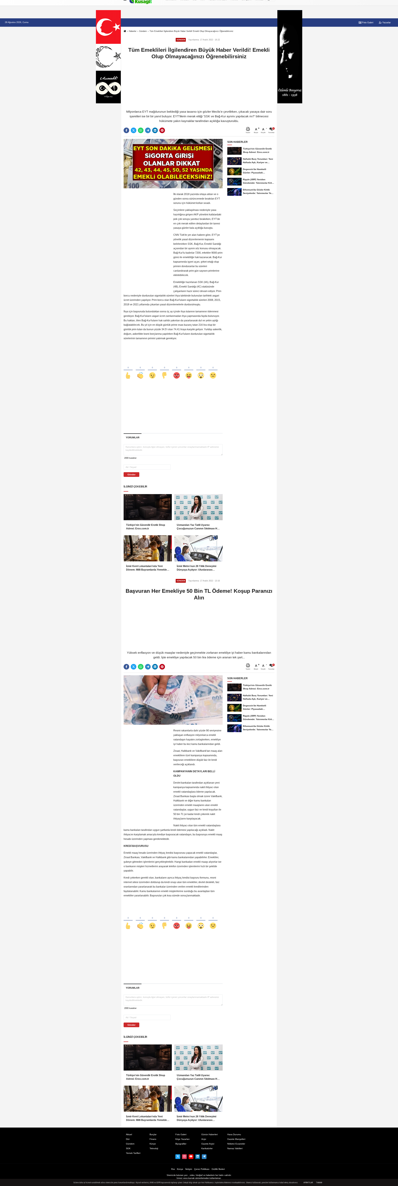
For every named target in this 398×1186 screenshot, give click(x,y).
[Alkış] (140, 370)
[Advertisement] (199, 84)
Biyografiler (180, 1144)
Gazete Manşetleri (236, 1139)
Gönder (131, 474)
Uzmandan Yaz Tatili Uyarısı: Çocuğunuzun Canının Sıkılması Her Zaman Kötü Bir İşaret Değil (198, 527)
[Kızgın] (176, 370)
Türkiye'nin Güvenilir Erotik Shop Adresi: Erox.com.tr (145, 527)
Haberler (132, 31)
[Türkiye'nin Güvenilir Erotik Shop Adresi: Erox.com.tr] (148, 507)
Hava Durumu (234, 1134)
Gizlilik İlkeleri (218, 1169)
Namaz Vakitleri (235, 1148)
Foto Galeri (367, 22)
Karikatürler (207, 1148)
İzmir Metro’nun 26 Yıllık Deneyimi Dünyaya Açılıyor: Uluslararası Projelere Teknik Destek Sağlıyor (196, 568)
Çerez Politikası (201, 1169)
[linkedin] (155, 130)
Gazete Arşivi (207, 1144)
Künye (153, 1144)
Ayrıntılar (308, 1182)
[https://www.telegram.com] (204, 1156)
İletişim (188, 1169)
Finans (153, 1139)
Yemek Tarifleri (133, 1153)
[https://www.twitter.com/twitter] (177, 1156)
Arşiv (203, 1139)
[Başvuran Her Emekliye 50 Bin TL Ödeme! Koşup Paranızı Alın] (173, 700)
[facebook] (126, 130)
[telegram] (148, 130)
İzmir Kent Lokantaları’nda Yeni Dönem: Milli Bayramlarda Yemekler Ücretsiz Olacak (147, 568)
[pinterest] (162, 130)
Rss (173, 1169)
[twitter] (133, 130)
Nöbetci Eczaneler (236, 1144)
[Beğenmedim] (164, 370)
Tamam (319, 1182)
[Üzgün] (213, 370)
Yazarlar (386, 22)
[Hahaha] (188, 370)
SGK (128, 1148)
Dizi (128, 1139)
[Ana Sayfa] (125, 31)
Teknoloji (154, 1148)
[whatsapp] (140, 130)
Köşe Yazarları (182, 1139)
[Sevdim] (152, 370)
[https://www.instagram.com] (184, 1156)
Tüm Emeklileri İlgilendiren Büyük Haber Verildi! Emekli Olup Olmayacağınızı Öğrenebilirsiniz (191, 31)
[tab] (132, 437)
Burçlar (153, 1134)
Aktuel (129, 1134)
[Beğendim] (128, 370)
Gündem (143, 31)
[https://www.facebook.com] (191, 1156)
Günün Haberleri (209, 1134)
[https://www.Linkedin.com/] (197, 1156)
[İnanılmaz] (200, 370)
